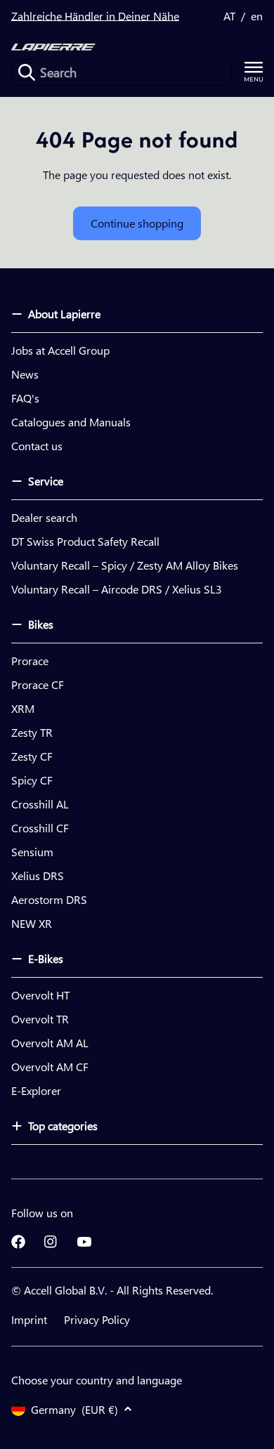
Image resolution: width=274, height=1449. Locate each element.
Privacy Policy (97, 1319)
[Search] (26, 72)
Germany (74, 1409)
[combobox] (121, 72)
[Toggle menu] (253, 72)
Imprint (29, 1319)
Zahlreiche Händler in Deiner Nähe (95, 15)
